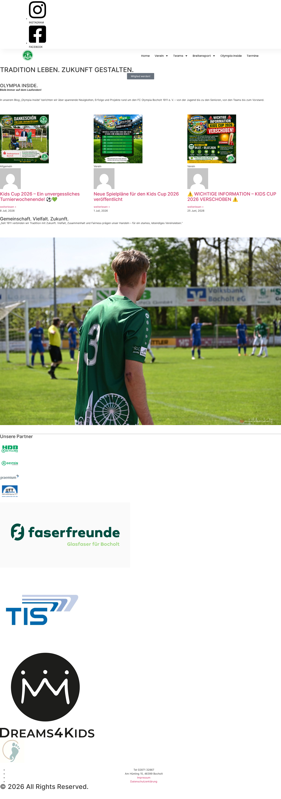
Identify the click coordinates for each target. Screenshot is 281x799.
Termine (253, 56)
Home (145, 56)
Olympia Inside (231, 56)
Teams (178, 56)
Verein (159, 56)
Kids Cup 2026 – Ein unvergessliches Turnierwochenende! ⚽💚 (40, 196)
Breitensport (202, 56)
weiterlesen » (8, 206)
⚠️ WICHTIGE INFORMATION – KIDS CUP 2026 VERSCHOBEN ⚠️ (231, 196)
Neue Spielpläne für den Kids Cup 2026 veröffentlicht (136, 196)
